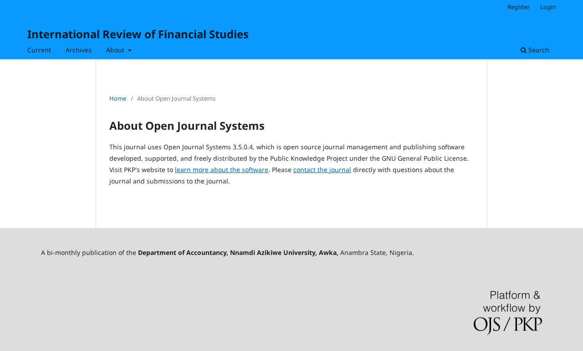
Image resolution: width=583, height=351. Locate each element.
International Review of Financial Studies (138, 33)
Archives (79, 50)
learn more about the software (221, 169)
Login (548, 7)
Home (117, 98)
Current (39, 50)
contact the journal (322, 169)
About (116, 50)
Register (518, 7)
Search (538, 50)
